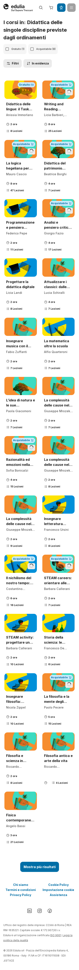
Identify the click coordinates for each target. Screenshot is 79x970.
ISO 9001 (55, 935)
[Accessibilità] (61, 7)
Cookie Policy (58, 885)
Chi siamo (20, 885)
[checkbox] (7, 49)
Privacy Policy (20, 895)
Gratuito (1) (17, 49)
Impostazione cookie (58, 890)
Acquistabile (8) (46, 49)
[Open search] (41, 7)
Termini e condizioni (20, 890)
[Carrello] (51, 7)
